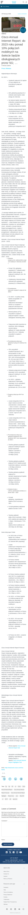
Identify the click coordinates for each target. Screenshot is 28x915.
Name (3, 839)
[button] (6, 6)
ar (15, 786)
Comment (4, 820)
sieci (17, 796)
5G (12, 786)
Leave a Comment (22, 13)
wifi (10, 799)
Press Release (6, 68)
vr (2, 799)
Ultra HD (22, 796)
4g (9, 786)
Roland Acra (11, 796)
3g (6, 786)
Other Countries (21, 861)
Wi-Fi (6, 799)
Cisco (19, 786)
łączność (15, 799)
